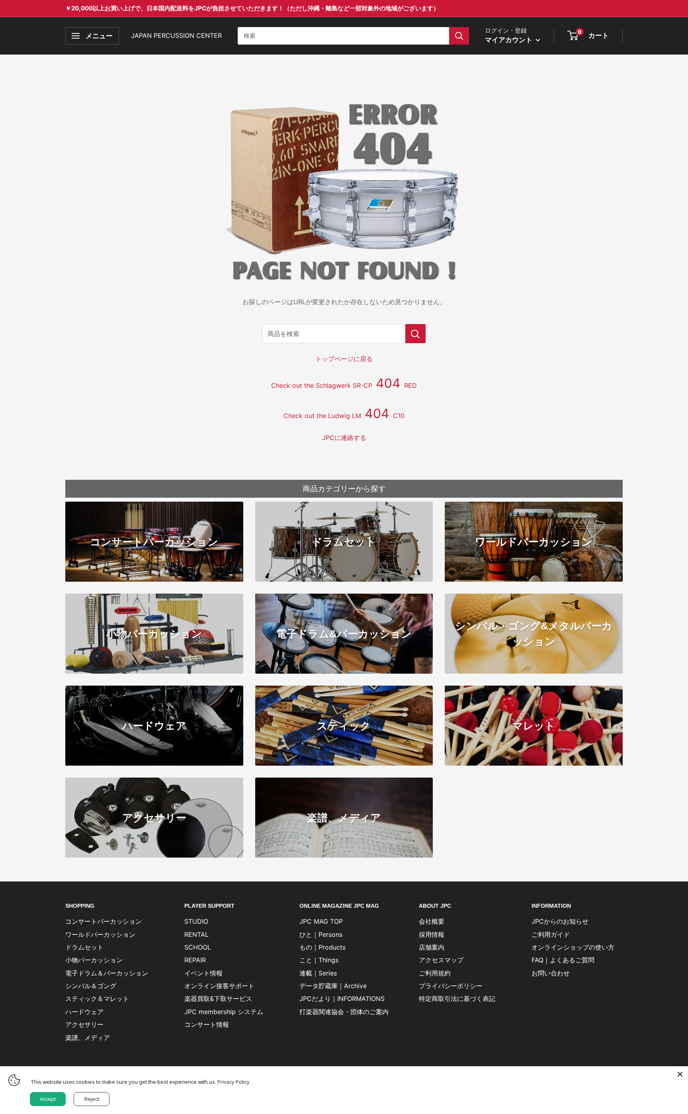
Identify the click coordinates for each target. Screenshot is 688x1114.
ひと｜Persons (320, 934)
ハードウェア (84, 1012)
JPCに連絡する (344, 438)
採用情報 (431, 934)
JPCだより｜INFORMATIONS (342, 999)
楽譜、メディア (87, 1038)
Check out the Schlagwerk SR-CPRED (344, 385)
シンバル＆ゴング (90, 986)
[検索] (459, 36)
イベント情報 (203, 973)
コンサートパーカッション (103, 921)
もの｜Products (322, 947)
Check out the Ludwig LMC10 (344, 416)
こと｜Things (318, 960)
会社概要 (431, 921)
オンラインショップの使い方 (573, 947)
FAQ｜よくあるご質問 (563, 960)
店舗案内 (431, 947)
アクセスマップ (441, 960)
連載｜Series (318, 973)
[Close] (680, 1074)
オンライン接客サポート (219, 986)
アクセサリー (84, 1024)
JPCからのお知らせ (560, 921)
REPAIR (195, 960)
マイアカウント (509, 40)
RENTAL (196, 934)
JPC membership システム (223, 1012)
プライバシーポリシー (451, 986)
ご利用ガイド (551, 934)
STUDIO (196, 921)
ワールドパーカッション (100, 934)
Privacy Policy (233, 1081)
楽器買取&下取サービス (218, 999)
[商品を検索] (415, 333)
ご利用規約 (435, 973)
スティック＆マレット (97, 999)
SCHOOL (197, 947)
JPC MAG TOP (321, 921)
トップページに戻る (344, 359)
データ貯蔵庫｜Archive (333, 986)
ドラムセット (84, 947)
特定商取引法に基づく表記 (457, 999)
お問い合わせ (551, 973)
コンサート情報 (206, 1024)
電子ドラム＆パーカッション (106, 973)
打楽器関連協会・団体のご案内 (344, 1012)
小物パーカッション (94, 960)
